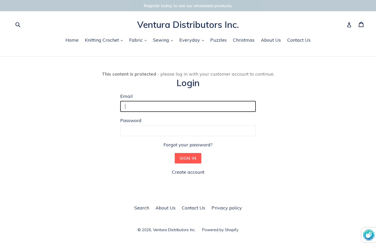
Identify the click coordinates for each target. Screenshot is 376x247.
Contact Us (299, 40)
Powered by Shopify (220, 229)
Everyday (192, 40)
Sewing (164, 40)
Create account (188, 172)
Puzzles (218, 40)
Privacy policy (227, 208)
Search (141, 208)
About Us (271, 40)
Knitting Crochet (105, 40)
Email (126, 96)
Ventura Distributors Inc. (188, 24)
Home (72, 40)
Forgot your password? (188, 145)
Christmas (244, 40)
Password (130, 120)
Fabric (139, 40)
